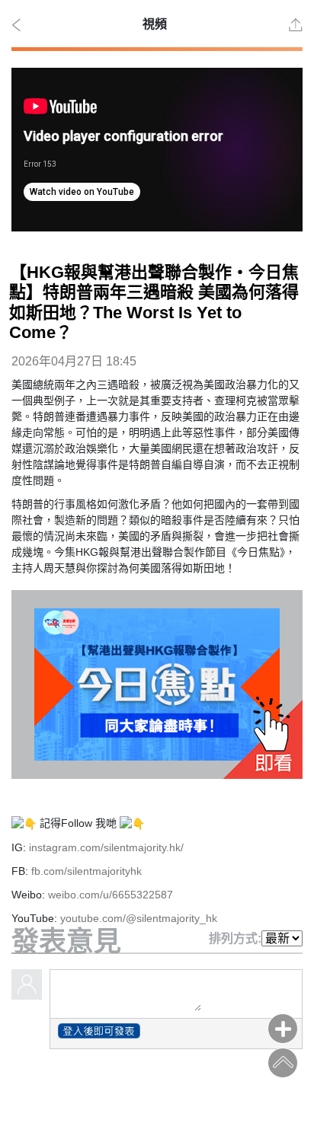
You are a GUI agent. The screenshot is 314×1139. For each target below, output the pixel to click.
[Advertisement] (157, 1099)
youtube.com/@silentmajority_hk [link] (138, 918)
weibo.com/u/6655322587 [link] (110, 895)
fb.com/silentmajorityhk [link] (86, 871)
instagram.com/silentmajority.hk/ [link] (106, 847)
